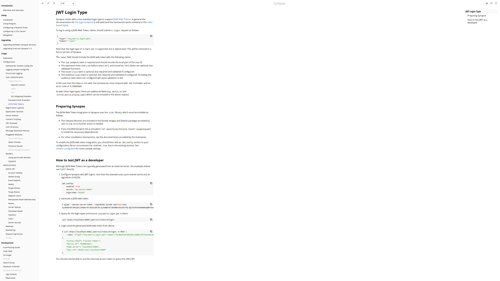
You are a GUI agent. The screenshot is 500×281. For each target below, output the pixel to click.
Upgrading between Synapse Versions (19, 44)
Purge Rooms (14, 192)
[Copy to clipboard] (151, 36)
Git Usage (7, 255)
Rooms (11, 203)
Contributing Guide (11, 247)
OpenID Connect (18, 85)
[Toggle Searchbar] (54, 3)
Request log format (14, 234)
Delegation (7, 35)
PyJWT (63, 169)
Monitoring (10, 230)
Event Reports (14, 180)
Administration (9, 165)
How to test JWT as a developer (477, 21)
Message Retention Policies (17, 130)
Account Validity (15, 173)
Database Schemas (11, 266)
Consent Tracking (13, 119)
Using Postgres (9, 23)
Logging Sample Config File (17, 69)
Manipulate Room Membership (22, 199)
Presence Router (15, 146)
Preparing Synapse (476, 15)
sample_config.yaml (65, 148)
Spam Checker (14, 142)
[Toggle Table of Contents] (42, 3)
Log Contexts (11, 274)
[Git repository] (491, 3)
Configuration (9, 62)
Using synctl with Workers (19, 157)
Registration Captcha (15, 108)
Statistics (12, 215)
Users (10, 218)
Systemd (12, 161)
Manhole (9, 226)
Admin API (10, 169)
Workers (9, 153)
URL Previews (11, 123)
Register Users (14, 195)
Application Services (14, 111)
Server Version (14, 222)
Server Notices (12, 115)
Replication (10, 278)
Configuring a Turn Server (14, 31)
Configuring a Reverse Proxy (15, 27)
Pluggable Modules (14, 134)
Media (11, 184)
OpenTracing (8, 262)
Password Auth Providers (19, 100)
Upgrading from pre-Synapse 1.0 (17, 48)
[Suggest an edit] (496, 3)
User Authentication (14, 77)
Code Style (7, 251)
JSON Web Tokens (16, 104)
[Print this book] (487, 3)
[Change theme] (48, 3)
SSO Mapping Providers (21, 96)
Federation (7, 58)
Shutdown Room (15, 211)
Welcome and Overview (13, 10)
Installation (8, 20)
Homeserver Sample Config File (19, 66)
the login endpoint (84, 22)
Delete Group (14, 176)
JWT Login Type (71, 12)
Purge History (14, 188)
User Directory (12, 127)
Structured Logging (14, 73)
